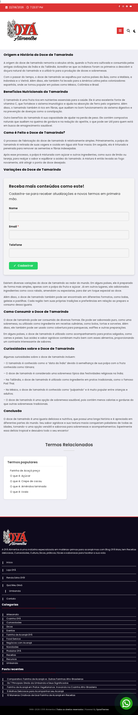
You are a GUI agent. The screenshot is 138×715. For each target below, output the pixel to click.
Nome (13, 208)
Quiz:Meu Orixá (14, 585)
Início (9, 562)
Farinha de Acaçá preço (25, 470)
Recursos (11, 659)
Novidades (12, 646)
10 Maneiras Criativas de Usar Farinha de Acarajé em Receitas (41, 695)
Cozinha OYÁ (13, 618)
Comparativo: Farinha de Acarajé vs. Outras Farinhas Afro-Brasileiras (45, 679)
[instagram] (123, 6)
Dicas (9, 626)
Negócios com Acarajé (19, 642)
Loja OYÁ (11, 569)
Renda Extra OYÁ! (15, 577)
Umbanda (15, 590)
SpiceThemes (102, 709)
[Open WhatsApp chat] (126, 703)
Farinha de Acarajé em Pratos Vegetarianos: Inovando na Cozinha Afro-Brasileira (52, 687)
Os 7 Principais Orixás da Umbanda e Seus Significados (37, 682)
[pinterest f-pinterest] (126, 6)
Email (14, 226)
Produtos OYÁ (13, 650)
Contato (11, 598)
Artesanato (12, 614)
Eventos (10, 630)
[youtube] (130, 6)
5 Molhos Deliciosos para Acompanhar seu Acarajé (35, 691)
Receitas (11, 655)
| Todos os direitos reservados (69, 709)
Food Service (13, 638)
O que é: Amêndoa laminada (28, 486)
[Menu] (120, 30)
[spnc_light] (134, 31)
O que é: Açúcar (20, 476)
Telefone (15, 245)
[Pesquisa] (128, 30)
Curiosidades (14, 622)
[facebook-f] (119, 6)
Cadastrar (23, 265)
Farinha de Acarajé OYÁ (19, 634)
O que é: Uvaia (19, 492)
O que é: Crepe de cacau (26, 481)
